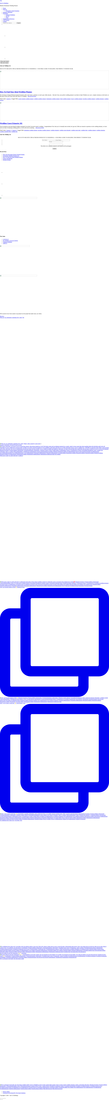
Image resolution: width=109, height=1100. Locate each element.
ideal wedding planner (65, 98)
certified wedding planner (40, 98)
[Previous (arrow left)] (0, 1099)
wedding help (84, 130)
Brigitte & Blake (7, 159)
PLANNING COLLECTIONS (10, 240)
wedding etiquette (55, 130)
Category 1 (8, 130)
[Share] (3, 1098)
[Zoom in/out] (0, 1098)
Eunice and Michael (7, 158)
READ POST (32, 96)
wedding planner (92, 130)
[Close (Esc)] (5, 1098)
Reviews (2, 316)
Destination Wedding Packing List (11, 155)
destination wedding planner (53, 98)
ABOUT (5, 243)
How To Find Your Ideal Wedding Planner (16, 92)
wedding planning (100, 130)
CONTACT (6, 239)
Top (1, 0)
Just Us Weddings (4, 3)
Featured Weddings (7, 242)
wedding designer (100, 98)
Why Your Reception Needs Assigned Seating (13, 154)
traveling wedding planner (89, 98)
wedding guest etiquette (65, 130)
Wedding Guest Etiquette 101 (11, 123)
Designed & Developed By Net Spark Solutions (14, 1093)
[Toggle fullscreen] (2, 1098)
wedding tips (14, 131)
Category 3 (8, 98)
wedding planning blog (5, 131)
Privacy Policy (6, 1091)
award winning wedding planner (25, 98)
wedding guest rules (75, 130)
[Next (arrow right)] (2, 1099)
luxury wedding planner (76, 98)
